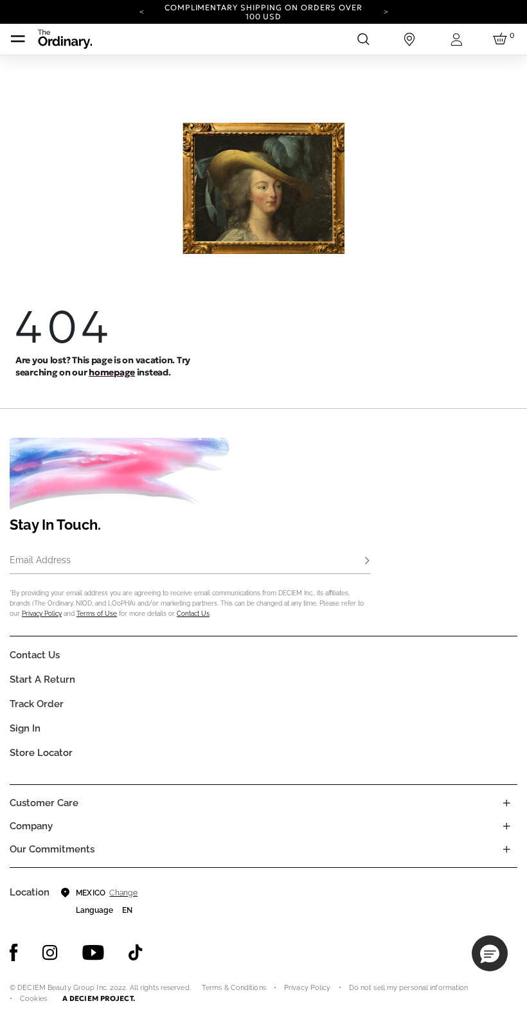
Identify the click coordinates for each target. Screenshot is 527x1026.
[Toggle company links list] (506, 826)
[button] (490, 953)
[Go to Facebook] (14, 952)
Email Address (40, 560)
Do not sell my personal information (409, 988)
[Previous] (141, 10)
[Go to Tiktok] (136, 952)
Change (123, 892)
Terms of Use (96, 613)
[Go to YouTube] (93, 952)
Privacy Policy (42, 613)
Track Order (37, 704)
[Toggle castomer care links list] (506, 803)
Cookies (33, 999)
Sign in (25, 728)
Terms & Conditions (234, 988)
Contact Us (193, 613)
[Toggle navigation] (18, 39)
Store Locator (41, 753)
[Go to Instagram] (50, 952)
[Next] (385, 10)
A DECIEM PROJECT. (98, 998)
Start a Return (42, 679)
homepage (112, 372)
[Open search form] (363, 39)
